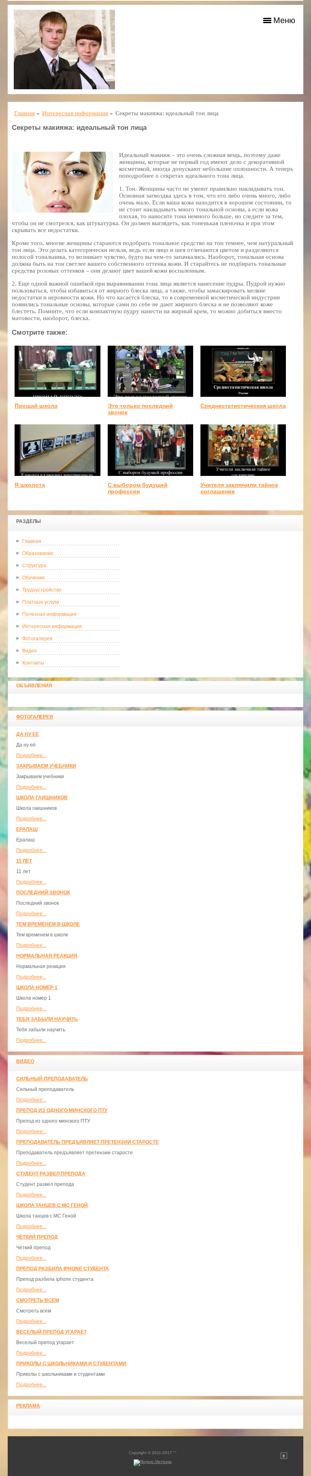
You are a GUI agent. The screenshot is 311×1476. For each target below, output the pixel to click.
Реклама (28, 1406)
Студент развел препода (50, 1174)
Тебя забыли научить (47, 1019)
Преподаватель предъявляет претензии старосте (87, 1142)
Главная (31, 541)
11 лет (24, 861)
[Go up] (284, 1457)
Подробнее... (31, 755)
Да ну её (27, 734)
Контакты (33, 663)
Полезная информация (49, 614)
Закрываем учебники (46, 766)
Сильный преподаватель (52, 1079)
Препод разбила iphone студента (62, 1269)
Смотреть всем (37, 1300)
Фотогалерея (37, 638)
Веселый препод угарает (51, 1332)
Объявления (34, 686)
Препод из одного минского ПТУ (61, 1110)
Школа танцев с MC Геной (52, 1205)
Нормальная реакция (46, 956)
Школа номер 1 (37, 987)
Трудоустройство (42, 590)
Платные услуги (40, 602)
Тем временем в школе (48, 924)
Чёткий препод (37, 1237)
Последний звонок (43, 892)
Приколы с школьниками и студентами (71, 1363)
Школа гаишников (42, 797)
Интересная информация (52, 626)
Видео (29, 651)
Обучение (33, 578)
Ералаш (27, 829)
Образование (37, 553)
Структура (34, 565)
